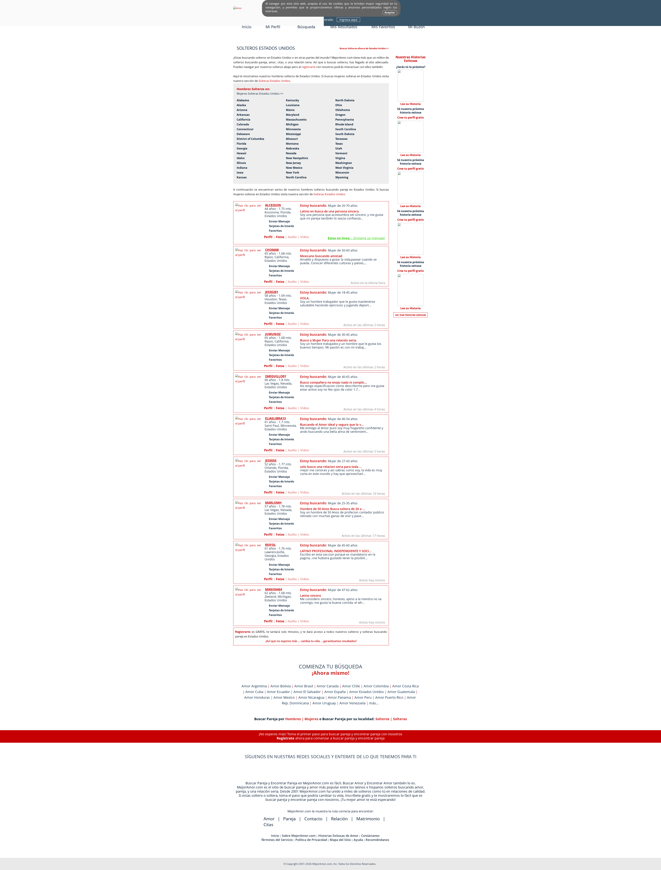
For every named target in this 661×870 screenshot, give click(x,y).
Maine (290, 110)
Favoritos (275, 231)
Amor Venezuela (352, 703)
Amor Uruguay (324, 703)
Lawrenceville (274, 552)
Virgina (340, 158)
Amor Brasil (303, 686)
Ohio (338, 105)
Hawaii (241, 153)
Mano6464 (273, 589)
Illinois (241, 163)
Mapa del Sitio (340, 840)
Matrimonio (368, 818)
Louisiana (293, 105)
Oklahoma (342, 110)
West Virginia (344, 168)
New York (292, 172)
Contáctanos (370, 836)
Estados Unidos (276, 216)
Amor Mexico (284, 697)
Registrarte (242, 632)
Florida (241, 144)
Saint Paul (272, 425)
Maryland (292, 115)
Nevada (291, 153)
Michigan (292, 124)
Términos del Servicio (277, 840)
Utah (338, 148)
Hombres (293, 719)
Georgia (242, 148)
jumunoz (273, 334)
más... (374, 703)
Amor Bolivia (280, 686)
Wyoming (341, 177)
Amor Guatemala (401, 691)
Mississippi (293, 134)
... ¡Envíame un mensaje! (356, 238)
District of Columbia (250, 139)
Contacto (313, 818)
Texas (339, 144)
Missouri (292, 139)
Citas (268, 824)
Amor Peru (363, 697)
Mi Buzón (416, 26)
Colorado (243, 124)
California (243, 119)
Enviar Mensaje (279, 221)
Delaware (243, 134)
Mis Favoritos (383, 26)
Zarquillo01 (275, 376)
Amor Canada (328, 686)
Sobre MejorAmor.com (299, 836)
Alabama (243, 100)
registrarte (309, 67)
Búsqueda (306, 26)
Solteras (400, 719)
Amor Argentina (254, 686)
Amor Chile (351, 686)
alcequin (273, 205)
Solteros (382, 719)
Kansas (242, 177)
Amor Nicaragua (311, 697)
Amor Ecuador (278, 691)
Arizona (242, 110)
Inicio (246, 26)
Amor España (335, 691)
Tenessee (341, 139)
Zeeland (270, 596)
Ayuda (358, 840)
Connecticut (245, 129)
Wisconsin (342, 172)
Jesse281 (271, 292)
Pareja (289, 818)
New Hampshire (297, 158)
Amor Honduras (257, 697)
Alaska (241, 105)
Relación (339, 818)
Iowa (240, 172)
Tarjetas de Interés (281, 226)
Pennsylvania (344, 119)
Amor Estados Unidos (366, 691)
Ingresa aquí (348, 20)
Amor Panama (339, 697)
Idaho (241, 158)
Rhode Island (344, 124)
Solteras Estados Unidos (274, 81)
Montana (292, 144)
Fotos (280, 237)
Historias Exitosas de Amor (338, 836)
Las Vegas (272, 383)
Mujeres (311, 719)
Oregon (340, 115)
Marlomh (273, 503)
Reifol (270, 545)
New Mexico (294, 168)
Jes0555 (270, 460)
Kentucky (292, 100)
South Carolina (345, 129)
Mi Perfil (273, 26)
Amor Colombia (376, 686)
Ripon (269, 257)
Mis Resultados (343, 26)
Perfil (268, 237)
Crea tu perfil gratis (410, 117)
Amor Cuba (254, 691)
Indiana (242, 168)
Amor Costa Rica (405, 686)
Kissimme (272, 212)
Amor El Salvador (307, 691)
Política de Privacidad (311, 840)
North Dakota (344, 100)
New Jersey (293, 163)
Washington (343, 163)
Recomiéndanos (377, 840)
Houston (271, 299)
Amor (269, 818)
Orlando (270, 468)
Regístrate (285, 738)
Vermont (341, 153)
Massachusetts (296, 119)
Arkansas (243, 115)
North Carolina (296, 177)
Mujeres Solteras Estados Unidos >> (260, 93)
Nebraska (292, 148)
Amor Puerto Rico (389, 697)
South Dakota (344, 134)
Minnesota (293, 129)
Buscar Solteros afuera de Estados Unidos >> (364, 48)
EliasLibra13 (275, 418)
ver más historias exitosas (410, 314)
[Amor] (237, 8)
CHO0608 (272, 250)
